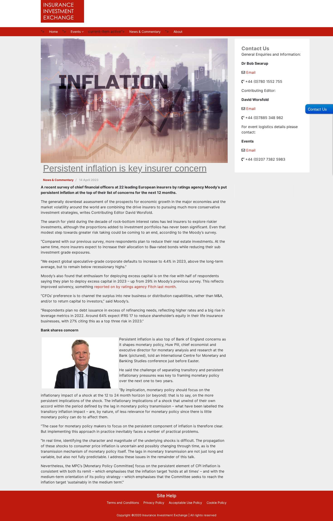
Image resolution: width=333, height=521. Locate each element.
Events (76, 31)
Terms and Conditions (123, 502)
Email (251, 72)
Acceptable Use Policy (185, 502)
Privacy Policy (153, 502)
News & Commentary (145, 31)
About (178, 31)
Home (53, 31)
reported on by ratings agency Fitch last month (135, 286)
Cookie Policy (217, 502)
